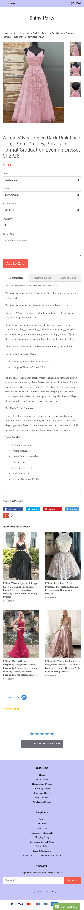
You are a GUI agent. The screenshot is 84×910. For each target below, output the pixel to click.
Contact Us (42, 828)
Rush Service (10, 203)
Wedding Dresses (42, 788)
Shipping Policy (42, 837)
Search (42, 819)
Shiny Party (42, 18)
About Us (42, 823)
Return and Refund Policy (42, 841)
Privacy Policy (42, 846)
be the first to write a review (42, 743)
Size (5, 173)
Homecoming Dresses (42, 783)
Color (6, 188)
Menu (11, 3)
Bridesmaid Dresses (42, 793)
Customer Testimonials (42, 832)
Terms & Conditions (42, 851)
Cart (78, 3)
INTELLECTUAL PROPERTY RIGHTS (42, 855)
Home (6, 33)
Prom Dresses (42, 779)
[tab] (16, 278)
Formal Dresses (42, 797)
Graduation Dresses (42, 802)
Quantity (7, 219)
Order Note (9, 234)
